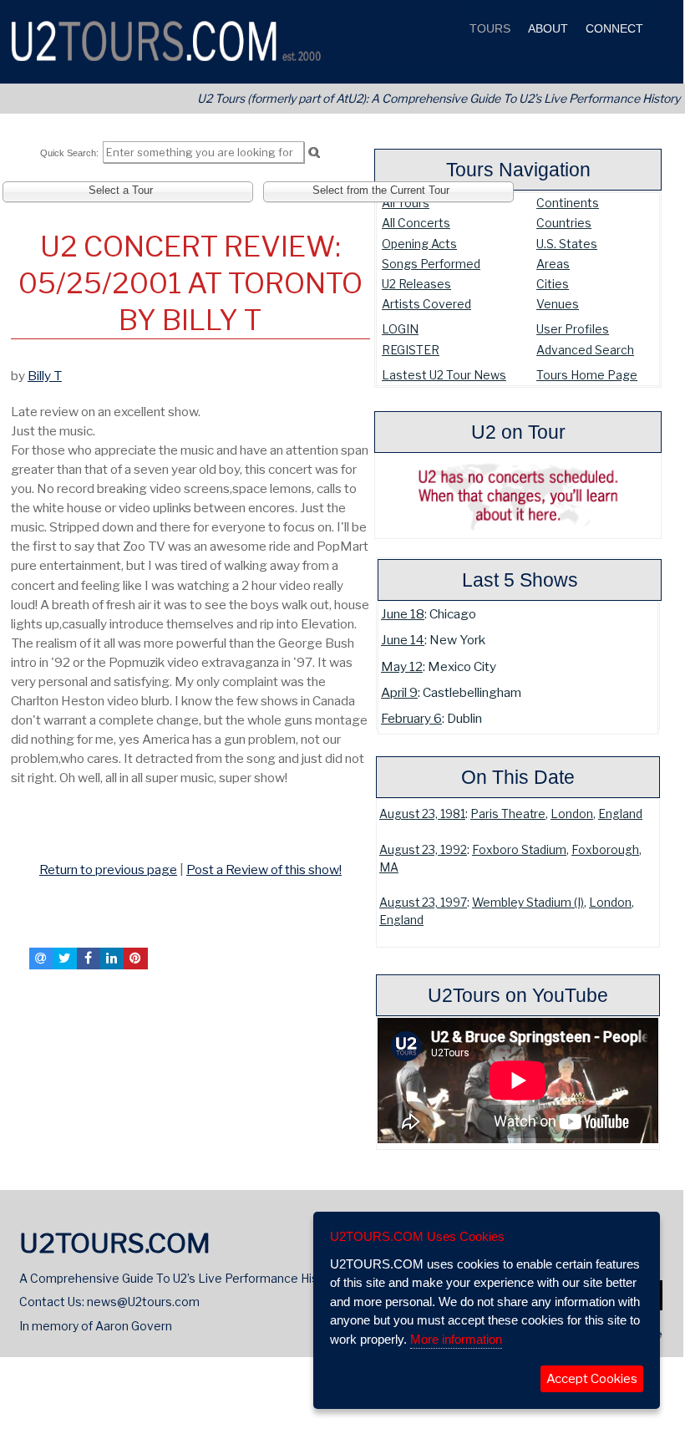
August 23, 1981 (422, 814)
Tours (488, 29)
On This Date (518, 777)
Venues (557, 304)
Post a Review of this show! (264, 869)
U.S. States (566, 243)
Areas (553, 264)
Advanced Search (585, 350)
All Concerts (416, 223)
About (546, 29)
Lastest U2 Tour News (444, 375)
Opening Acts (419, 243)
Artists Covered (426, 304)
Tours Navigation (518, 170)
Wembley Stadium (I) (528, 902)
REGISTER (410, 350)
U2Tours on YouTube (518, 995)
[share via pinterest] (135, 958)
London (572, 814)
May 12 (402, 666)
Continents (567, 203)
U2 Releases (416, 284)
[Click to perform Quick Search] (313, 153)
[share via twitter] (64, 958)
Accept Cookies (591, 1378)
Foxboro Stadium (519, 850)
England (620, 814)
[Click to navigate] (14, 834)
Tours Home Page (586, 375)
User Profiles (572, 329)
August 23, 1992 (423, 850)
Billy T (45, 376)
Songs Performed (431, 264)
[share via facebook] (88, 958)
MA (388, 867)
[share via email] (41, 958)
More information (456, 1339)
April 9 (399, 692)
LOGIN (400, 329)
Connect (612, 29)
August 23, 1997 (423, 902)
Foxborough (605, 850)
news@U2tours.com (143, 1301)
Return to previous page (108, 869)
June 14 (402, 640)
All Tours (405, 203)
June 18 (402, 614)
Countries (563, 223)
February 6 (411, 718)
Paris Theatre (507, 814)
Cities (552, 284)
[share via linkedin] (112, 958)
